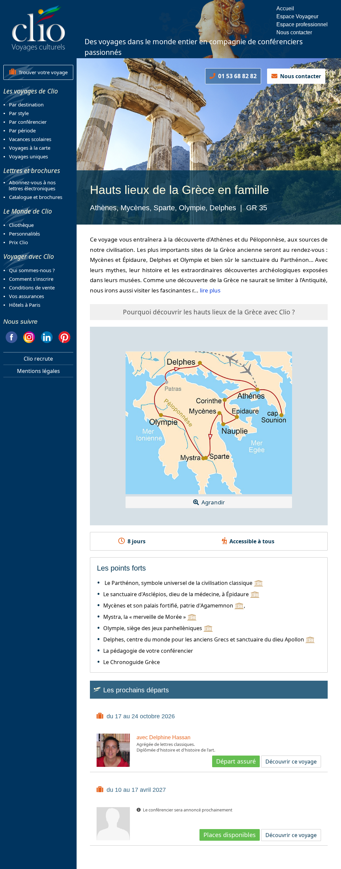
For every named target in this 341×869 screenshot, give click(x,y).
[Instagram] (29, 336)
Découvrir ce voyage (291, 761)
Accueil (285, 8)
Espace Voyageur (297, 16)
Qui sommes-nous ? (32, 270)
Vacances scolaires (30, 139)
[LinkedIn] (47, 336)
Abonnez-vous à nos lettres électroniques (29, 185)
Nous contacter (294, 32)
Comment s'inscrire (31, 278)
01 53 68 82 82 (236, 76)
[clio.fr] (38, 28)
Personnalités (24, 233)
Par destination (26, 104)
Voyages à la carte (29, 147)
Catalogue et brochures (35, 197)
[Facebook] (11, 336)
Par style (19, 113)
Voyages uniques (28, 156)
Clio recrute (38, 358)
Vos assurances (26, 296)
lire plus (210, 290)
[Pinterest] (64, 336)
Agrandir (212, 502)
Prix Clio (18, 242)
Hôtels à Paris (24, 304)
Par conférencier (28, 121)
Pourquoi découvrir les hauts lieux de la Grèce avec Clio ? (209, 312)
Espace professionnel (302, 24)
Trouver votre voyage (42, 72)
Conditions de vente (32, 287)
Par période (22, 130)
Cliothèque (21, 225)
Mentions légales (38, 371)
